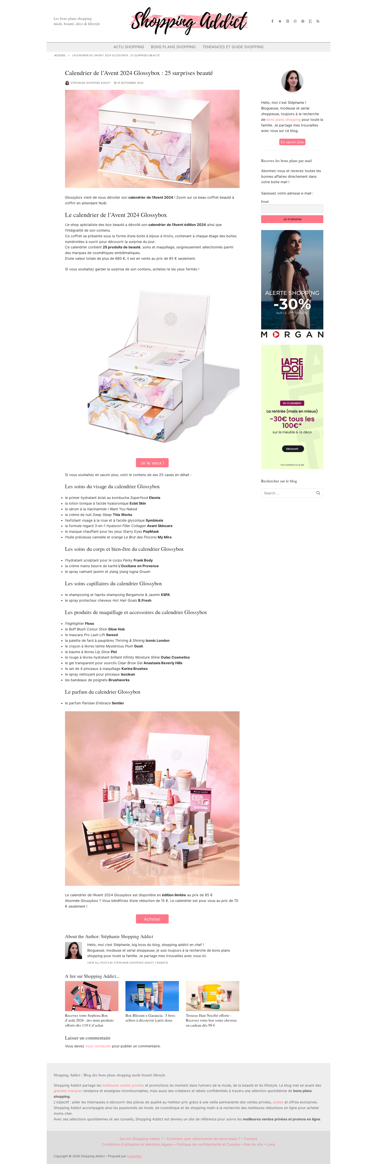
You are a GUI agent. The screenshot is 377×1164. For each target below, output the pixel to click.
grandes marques (68, 1091)
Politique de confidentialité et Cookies (208, 1144)
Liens (271, 1144)
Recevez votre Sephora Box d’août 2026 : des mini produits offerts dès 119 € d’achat (89, 1020)
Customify (134, 1156)
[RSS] (318, 21)
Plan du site (253, 1144)
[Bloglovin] (287, 21)
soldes (278, 1102)
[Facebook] (272, 21)
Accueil (60, 55)
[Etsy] (310, 21)
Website (162, 962)
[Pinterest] (303, 21)
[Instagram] (295, 21)
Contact (250, 1139)
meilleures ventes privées (123, 1085)
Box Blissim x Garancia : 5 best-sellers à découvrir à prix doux (150, 1018)
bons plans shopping (283, 119)
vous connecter (98, 1046)
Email (265, 201)
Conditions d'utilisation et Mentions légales (137, 1144)
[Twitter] (280, 21)
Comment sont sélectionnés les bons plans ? (203, 1139)
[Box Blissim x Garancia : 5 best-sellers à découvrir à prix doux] (152, 996)
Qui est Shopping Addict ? (141, 1139)
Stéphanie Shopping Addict (90, 82)
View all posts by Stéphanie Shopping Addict (120, 962)
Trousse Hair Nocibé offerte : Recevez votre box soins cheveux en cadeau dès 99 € (211, 1020)
